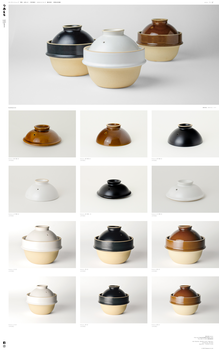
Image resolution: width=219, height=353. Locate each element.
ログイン (206, 2)
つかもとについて (41, 2)
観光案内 (49, 2)
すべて (215, 107)
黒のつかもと (210, 107)
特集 (21, 2)
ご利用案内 (33, 2)
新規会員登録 (56, 2)
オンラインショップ (14, 2)
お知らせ (26, 2)
